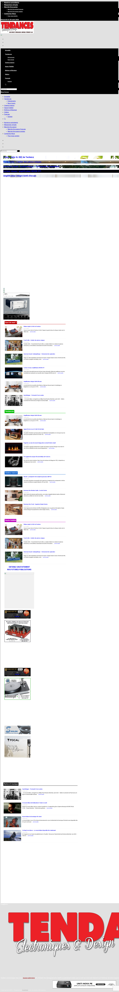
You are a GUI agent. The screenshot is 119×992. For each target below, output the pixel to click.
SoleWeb (25, 990)
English (10, 116)
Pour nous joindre (13, 16)
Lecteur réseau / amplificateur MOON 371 (22, 171)
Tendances (7, 99)
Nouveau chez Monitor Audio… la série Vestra (35, 490)
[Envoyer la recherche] (18, 151)
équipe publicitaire (29, 978)
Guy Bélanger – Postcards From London (34, 395)
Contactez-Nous (10, 14)
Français (7, 114)
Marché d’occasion (11, 7)
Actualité (7, 96)
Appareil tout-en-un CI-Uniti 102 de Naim (34, 429)
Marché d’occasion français (15, 9)
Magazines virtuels (11, 5)
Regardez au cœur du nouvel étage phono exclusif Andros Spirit (40, 443)
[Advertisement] (16, 206)
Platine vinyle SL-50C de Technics (18, 157)
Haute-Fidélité (8, 108)
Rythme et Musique (10, 110)
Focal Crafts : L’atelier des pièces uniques (22, 162)
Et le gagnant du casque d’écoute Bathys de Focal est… (37, 456)
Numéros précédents (11, 2)
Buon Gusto (11, 103)
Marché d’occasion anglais (15, 11)
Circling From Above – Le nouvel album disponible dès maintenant (39, 830)
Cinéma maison (9, 105)
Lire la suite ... (33, 331)
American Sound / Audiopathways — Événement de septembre (31, 166)
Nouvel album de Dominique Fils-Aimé (32, 816)
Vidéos (6, 112)
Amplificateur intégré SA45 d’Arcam (19, 176)
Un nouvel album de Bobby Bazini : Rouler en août (34, 802)
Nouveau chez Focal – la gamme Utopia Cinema (35, 504)
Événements (12, 101)
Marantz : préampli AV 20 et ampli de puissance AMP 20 (37, 476)
